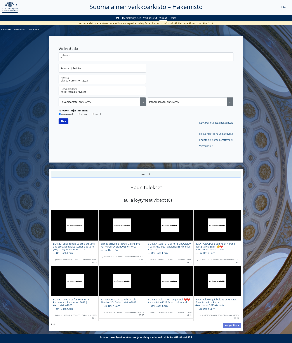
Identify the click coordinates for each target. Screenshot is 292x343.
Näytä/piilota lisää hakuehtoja (216, 122)
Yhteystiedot (150, 337)
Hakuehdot (146, 174)
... (143, 102)
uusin (83, 114)
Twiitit (172, 18)
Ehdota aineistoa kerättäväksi (216, 140)
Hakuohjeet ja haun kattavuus (216, 133)
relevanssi (67, 114)
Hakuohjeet (115, 337)
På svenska (19, 29)
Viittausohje (206, 146)
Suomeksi (6, 29)
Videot (163, 18)
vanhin (98, 114)
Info (283, 7)
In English (34, 29)
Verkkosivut (150, 18)
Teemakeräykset (131, 18)
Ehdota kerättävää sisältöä (176, 337)
